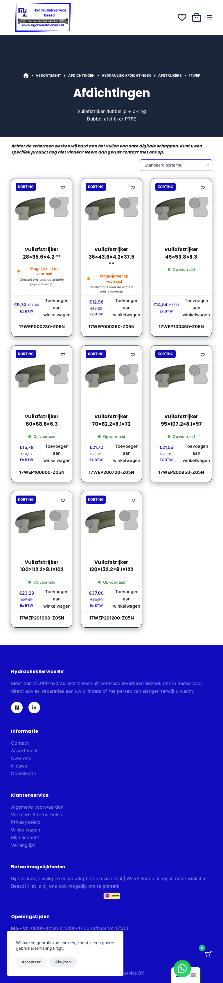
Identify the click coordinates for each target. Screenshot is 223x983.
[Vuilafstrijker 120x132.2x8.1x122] (111, 521)
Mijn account (25, 837)
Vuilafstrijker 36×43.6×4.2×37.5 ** (111, 257)
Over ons (21, 758)
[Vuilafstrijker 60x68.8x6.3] (41, 376)
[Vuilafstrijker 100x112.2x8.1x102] (41, 521)
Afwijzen (63, 962)
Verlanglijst (23, 845)
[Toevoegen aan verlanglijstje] (63, 187)
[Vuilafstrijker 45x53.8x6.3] (181, 208)
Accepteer (31, 962)
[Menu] (209, 17)
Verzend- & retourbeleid (37, 814)
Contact (20, 743)
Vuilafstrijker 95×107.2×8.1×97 (181, 420)
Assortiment (24, 750)
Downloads (23, 773)
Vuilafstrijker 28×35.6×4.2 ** (42, 253)
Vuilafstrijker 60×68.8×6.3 (42, 420)
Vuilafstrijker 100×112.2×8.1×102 (42, 566)
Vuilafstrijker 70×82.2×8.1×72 (111, 420)
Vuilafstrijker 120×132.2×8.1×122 (111, 566)
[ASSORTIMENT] (26, 75)
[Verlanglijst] (182, 17)
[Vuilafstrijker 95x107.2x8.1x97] (181, 376)
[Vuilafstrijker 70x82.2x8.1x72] (111, 376)
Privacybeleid (26, 822)
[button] (182, 968)
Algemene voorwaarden (37, 807)
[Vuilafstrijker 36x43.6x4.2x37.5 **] (111, 208)
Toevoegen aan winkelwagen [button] (57, 308)
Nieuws (19, 766)
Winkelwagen (25, 830)
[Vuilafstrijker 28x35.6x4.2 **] (41, 208)
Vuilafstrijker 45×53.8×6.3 (181, 253)
